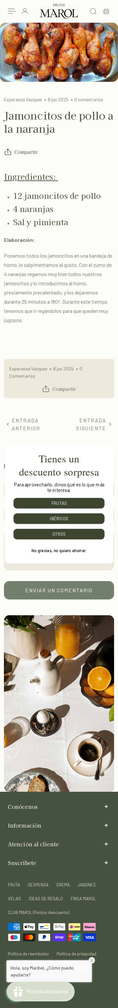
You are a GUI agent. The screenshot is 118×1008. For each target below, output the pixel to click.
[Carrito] (106, 11)
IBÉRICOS (59, 518)
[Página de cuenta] (24, 11)
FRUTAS (59, 502)
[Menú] (11, 11)
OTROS (59, 533)
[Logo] (59, 11)
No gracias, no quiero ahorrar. (59, 550)
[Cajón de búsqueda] (93, 11)
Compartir (26, 152)
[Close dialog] (110, 448)
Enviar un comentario (59, 590)
